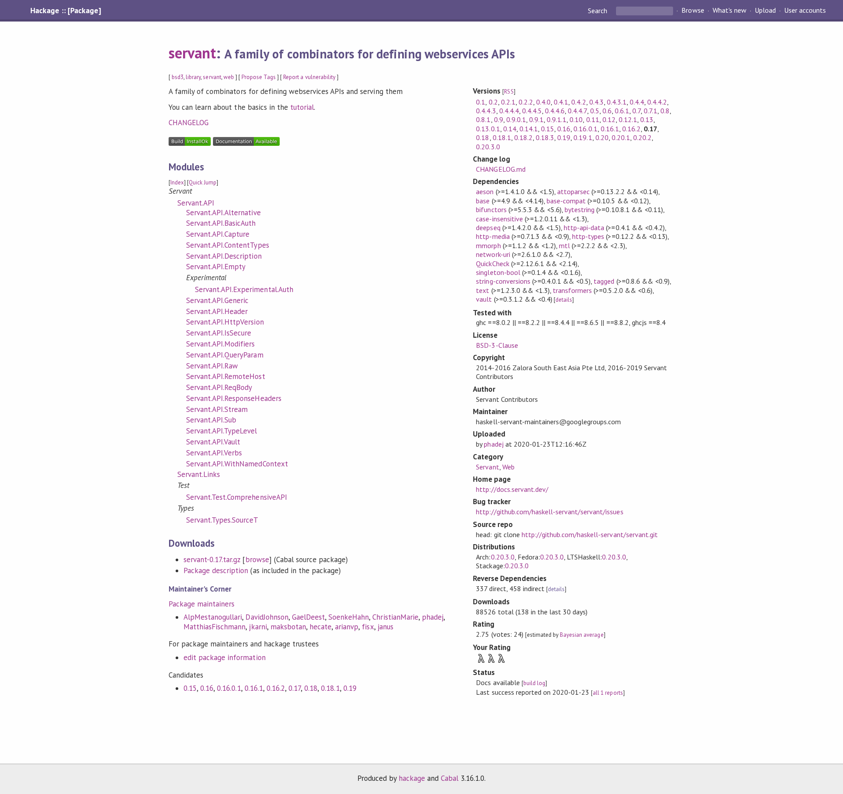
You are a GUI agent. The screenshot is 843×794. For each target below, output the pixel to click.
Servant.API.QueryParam (224, 355)
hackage (412, 778)
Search (598, 10)
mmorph (488, 245)
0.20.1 (621, 137)
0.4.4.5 (532, 110)
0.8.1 (483, 119)
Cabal (449, 778)
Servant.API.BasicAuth (221, 223)
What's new (729, 10)
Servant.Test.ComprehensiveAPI (236, 497)
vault (484, 299)
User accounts (805, 10)
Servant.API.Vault (213, 442)
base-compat (566, 200)
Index (177, 182)
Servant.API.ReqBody (219, 387)
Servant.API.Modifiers (220, 344)
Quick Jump (202, 182)
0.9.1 (536, 119)
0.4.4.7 (577, 110)
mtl (564, 245)
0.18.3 (545, 137)
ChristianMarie (395, 617)
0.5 (594, 110)
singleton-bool (498, 272)
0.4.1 (561, 101)
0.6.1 (622, 110)
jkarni (258, 627)
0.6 (607, 110)
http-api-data (584, 227)
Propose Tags (258, 77)
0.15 (190, 688)
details (563, 299)
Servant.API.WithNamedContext (237, 464)
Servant (487, 466)
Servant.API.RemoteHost (225, 376)
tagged (604, 281)
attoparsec (573, 191)
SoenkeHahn (348, 617)
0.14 (509, 128)
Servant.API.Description (224, 256)
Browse (692, 10)
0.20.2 (642, 137)
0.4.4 (637, 101)
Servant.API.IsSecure (218, 333)
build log (534, 683)
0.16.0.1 (229, 688)
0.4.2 (578, 101)
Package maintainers (201, 604)
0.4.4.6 (555, 110)
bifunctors (491, 209)
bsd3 (178, 77)
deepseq (488, 227)
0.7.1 (650, 110)
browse (257, 559)
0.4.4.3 (486, 110)
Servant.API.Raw (212, 366)
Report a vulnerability (309, 77)
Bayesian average (581, 635)
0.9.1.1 (556, 119)
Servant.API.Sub (211, 420)
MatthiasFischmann (214, 627)
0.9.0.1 (516, 119)
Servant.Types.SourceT (222, 520)
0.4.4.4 (509, 110)
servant (192, 52)
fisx (368, 627)
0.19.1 (582, 137)
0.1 (480, 101)
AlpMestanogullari (213, 617)
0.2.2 (526, 101)
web (228, 77)
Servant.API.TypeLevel (221, 431)
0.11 (592, 119)
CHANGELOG (189, 122)
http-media (492, 236)
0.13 (646, 119)
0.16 (206, 688)
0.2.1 (508, 101)
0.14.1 (528, 128)
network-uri (493, 254)
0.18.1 (330, 688)
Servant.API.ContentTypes (227, 245)
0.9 (498, 119)
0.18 (310, 688)
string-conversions (503, 281)
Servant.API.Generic (217, 300)
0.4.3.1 (617, 101)
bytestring (579, 209)
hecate (320, 627)
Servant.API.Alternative (223, 212)
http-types (588, 236)
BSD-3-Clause (497, 345)
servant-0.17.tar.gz (212, 559)
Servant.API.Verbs (214, 453)
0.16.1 (254, 688)
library (193, 77)
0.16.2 (276, 688)
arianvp (346, 627)
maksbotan (288, 627)
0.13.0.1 (488, 128)
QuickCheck (492, 263)
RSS (508, 91)
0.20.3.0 (488, 146)
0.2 (493, 101)
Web (508, 466)
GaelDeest (308, 617)
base (483, 200)
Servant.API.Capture (217, 234)
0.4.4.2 (657, 101)
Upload (765, 10)
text (482, 290)
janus (385, 627)
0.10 (576, 119)
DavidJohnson (266, 617)
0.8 (665, 110)
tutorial (302, 107)
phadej (432, 617)
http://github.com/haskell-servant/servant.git (590, 534)
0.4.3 (596, 101)
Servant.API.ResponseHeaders (233, 398)
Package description (216, 570)
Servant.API (195, 203)
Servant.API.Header (217, 311)
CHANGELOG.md (500, 169)
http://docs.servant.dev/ (512, 489)
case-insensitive (499, 218)
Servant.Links (198, 474)
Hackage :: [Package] (65, 10)
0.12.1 (628, 119)
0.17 (294, 688)
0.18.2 (523, 137)
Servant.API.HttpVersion (225, 322)
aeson (485, 191)
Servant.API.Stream (217, 409)
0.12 (609, 119)
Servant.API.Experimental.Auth (244, 289)
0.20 (602, 137)
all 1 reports (608, 693)
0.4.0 (543, 101)
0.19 (350, 688)
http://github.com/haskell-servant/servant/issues (549, 511)
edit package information (225, 657)
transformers (572, 290)
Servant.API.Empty (215, 266)
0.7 (636, 110)
